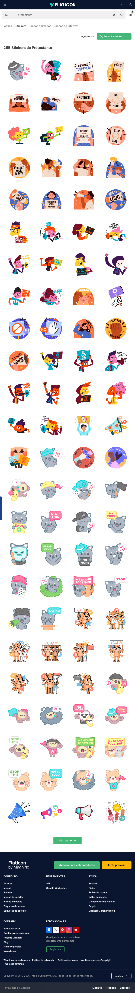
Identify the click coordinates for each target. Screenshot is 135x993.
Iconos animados (40, 26)
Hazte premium (116, 865)
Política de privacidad (43, 960)
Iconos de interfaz (66, 26)
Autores (8, 883)
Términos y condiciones (17, 960)
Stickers (20, 26)
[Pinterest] (63, 930)
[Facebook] (49, 930)
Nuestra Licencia (13, 937)
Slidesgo (125, 987)
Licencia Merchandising (102, 910)
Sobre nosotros (12, 928)
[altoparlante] (19, 812)
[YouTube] (76, 930)
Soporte (93, 883)
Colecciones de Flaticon (102, 901)
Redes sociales (56, 921)
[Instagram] (69, 930)
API (48, 883)
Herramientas (55, 876)
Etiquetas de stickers (15, 910)
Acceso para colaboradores (77, 865)
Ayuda (93, 876)
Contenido (11, 876)
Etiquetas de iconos (14, 906)
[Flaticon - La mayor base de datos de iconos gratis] (63, 5)
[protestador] (51, 457)
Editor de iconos (98, 897)
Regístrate (55, 949)
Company (9, 921)
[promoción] (51, 812)
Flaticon (111, 987)
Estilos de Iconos (98, 892)
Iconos (8, 26)
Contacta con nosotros (16, 933)
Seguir (92, 906)
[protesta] (19, 70)
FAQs (92, 888)
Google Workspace (56, 888)
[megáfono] (83, 812)
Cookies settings (14, 964)
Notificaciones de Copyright (96, 960)
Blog (6, 942)
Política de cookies (68, 960)
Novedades (10, 951)
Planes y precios (12, 946)
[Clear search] (114, 15)
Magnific (97, 987)
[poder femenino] (115, 812)
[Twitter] (56, 930)
